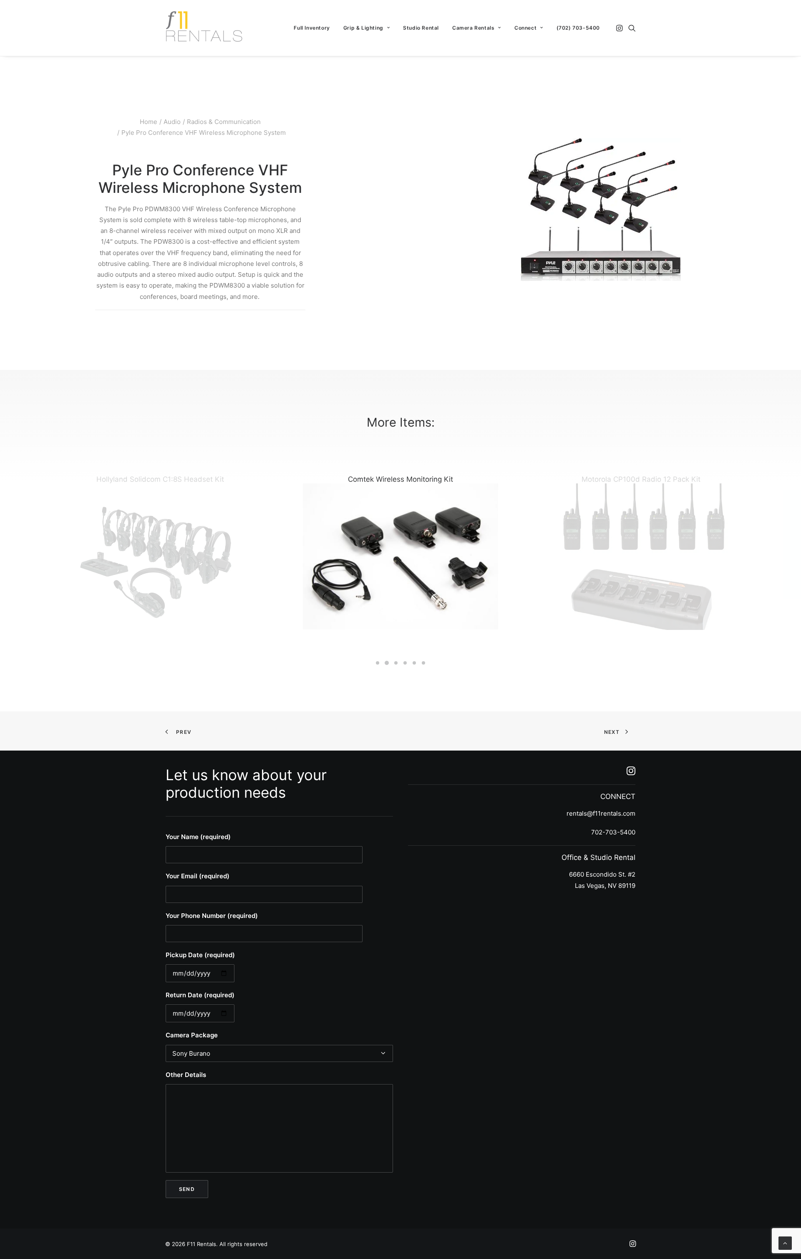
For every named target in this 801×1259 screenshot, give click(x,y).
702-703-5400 (613, 832)
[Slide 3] (395, 663)
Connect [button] (525, 28)
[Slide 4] (405, 663)
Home (148, 122)
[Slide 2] (386, 663)
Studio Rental (421, 28)
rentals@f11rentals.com (601, 813)
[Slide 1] (377, 663)
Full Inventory (312, 28)
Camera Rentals (473, 28)
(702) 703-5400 (578, 28)
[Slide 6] (423, 663)
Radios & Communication (224, 122)
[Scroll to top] (785, 1242)
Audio (172, 122)
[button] (620, 28)
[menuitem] (311, 28)
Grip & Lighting (363, 28)
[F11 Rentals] (204, 28)
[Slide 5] (414, 663)
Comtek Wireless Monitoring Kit (400, 479)
